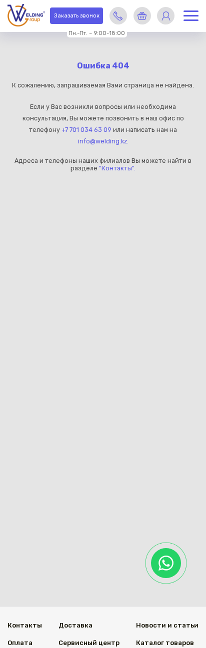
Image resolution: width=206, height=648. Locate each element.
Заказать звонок (77, 15)
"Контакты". (117, 168)
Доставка (75, 625)
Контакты (25, 625)
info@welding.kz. (103, 141)
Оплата (20, 643)
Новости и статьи (167, 625)
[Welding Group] (26, 16)
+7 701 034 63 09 (87, 129)
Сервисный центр (89, 643)
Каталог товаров (165, 643)
